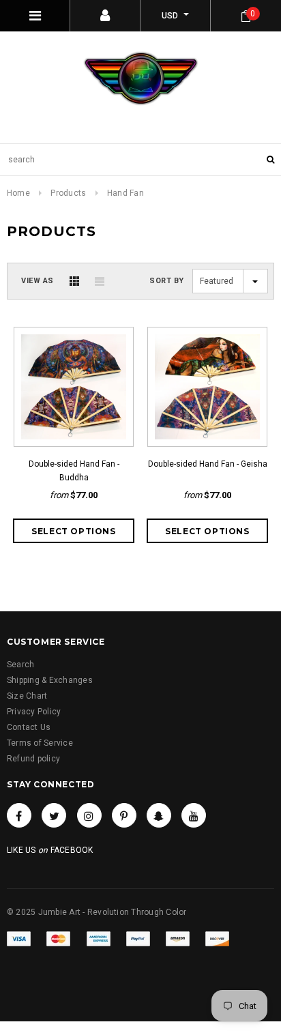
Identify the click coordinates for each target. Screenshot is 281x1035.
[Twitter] (54, 815)
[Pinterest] (124, 815)
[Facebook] (19, 815)
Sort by (166, 280)
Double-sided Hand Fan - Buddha (74, 470)
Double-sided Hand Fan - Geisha (207, 464)
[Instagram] (89, 815)
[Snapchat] (159, 815)
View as (37, 280)
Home (18, 193)
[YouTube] (193, 815)
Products (68, 193)
